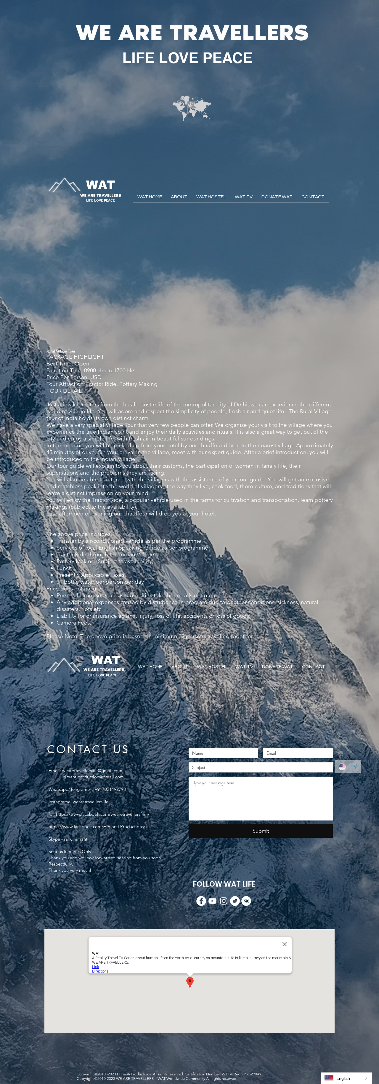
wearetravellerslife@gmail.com (92, 770)
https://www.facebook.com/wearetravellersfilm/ (103, 814)
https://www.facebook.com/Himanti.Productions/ (97, 826)
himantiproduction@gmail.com (93, 777)
